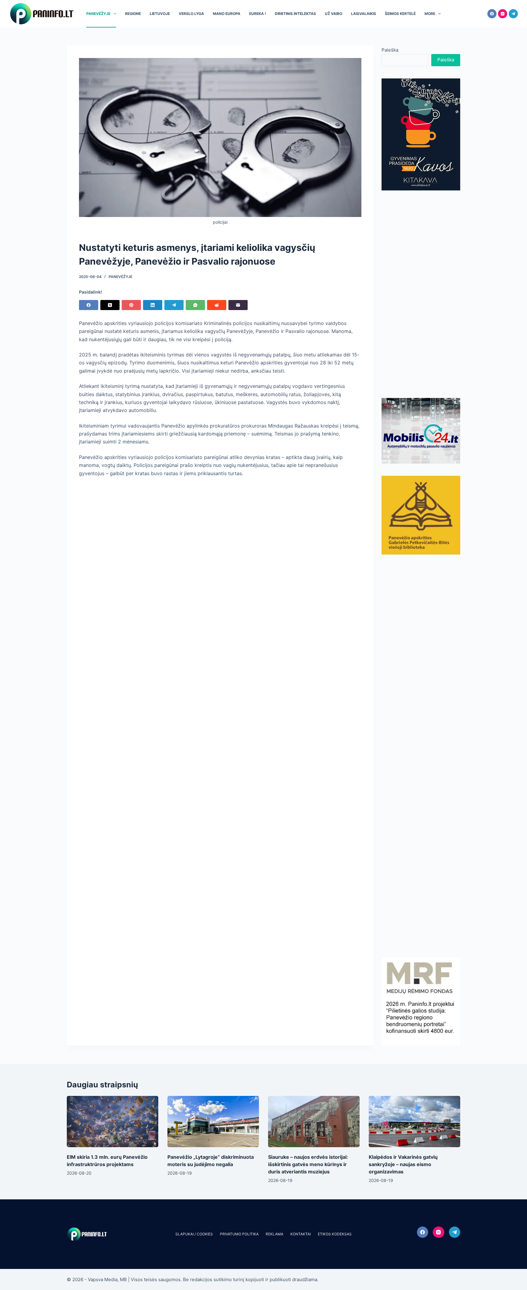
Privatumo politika (239, 1234)
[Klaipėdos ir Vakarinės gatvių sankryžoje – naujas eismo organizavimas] (414, 1121)
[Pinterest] (131, 305)
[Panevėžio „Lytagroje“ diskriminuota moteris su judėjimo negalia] (213, 1121)
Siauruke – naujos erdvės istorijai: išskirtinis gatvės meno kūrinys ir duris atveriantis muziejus (308, 1164)
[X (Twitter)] (110, 305)
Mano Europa (226, 13)
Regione (133, 13)
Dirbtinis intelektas (295, 13)
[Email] (238, 305)
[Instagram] (502, 13)
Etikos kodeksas (335, 1234)
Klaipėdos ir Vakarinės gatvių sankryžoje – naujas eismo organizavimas (403, 1164)
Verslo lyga (191, 13)
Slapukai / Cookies (194, 1234)
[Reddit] (216, 305)
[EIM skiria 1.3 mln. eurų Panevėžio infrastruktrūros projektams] (112, 1121)
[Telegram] (513, 13)
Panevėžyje (98, 13)
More (430, 13)
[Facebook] (492, 13)
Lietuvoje (160, 13)
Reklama (274, 1234)
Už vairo (333, 13)
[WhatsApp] (195, 305)
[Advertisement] (421, 294)
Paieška (390, 50)
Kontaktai (300, 1234)
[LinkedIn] (152, 305)
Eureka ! (257, 13)
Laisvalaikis (363, 13)
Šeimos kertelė (400, 13)
